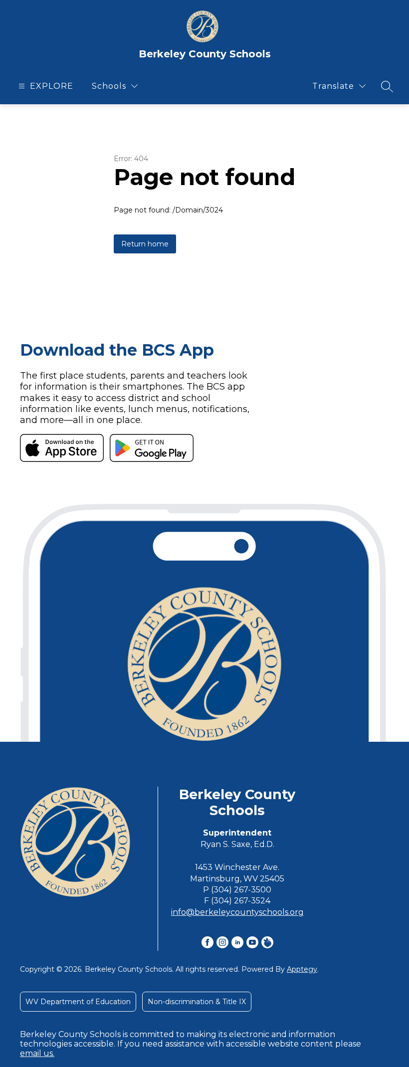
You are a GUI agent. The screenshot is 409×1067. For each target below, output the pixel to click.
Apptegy (302, 969)
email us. (37, 1053)
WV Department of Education (78, 1001)
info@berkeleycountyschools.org (237, 912)
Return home (145, 243)
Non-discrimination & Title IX (197, 1001)
